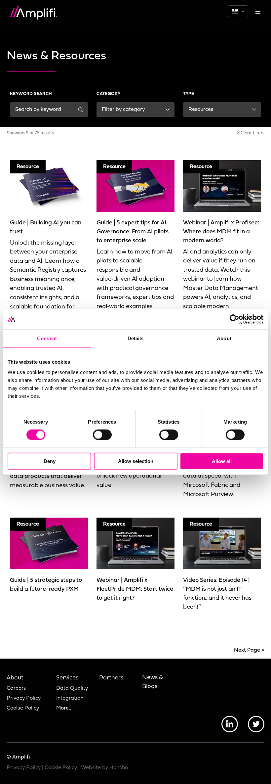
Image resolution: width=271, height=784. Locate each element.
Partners (111, 678)
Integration (69, 698)
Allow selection (135, 461)
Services (67, 678)
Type (188, 94)
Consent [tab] (47, 338)
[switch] (102, 434)
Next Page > (249, 650)
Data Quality (72, 688)
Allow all (222, 461)
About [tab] (224, 338)
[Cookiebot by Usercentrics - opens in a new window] (234, 319)
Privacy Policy (24, 698)
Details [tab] (136, 338)
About (15, 678)
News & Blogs (152, 682)
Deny (50, 461)
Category (108, 94)
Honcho (118, 767)
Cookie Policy (23, 708)
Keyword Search (31, 94)
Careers (16, 688)
